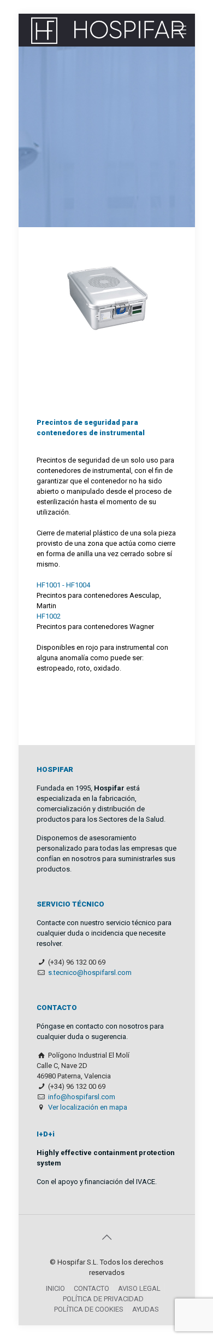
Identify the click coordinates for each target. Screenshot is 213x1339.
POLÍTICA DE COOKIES (88, 1309)
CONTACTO (91, 1288)
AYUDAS (145, 1309)
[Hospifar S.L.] (107, 30)
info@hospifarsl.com (81, 1097)
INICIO (55, 1288)
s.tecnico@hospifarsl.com (90, 972)
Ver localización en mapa (87, 1107)
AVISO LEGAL (139, 1288)
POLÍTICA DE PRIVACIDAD (103, 1299)
